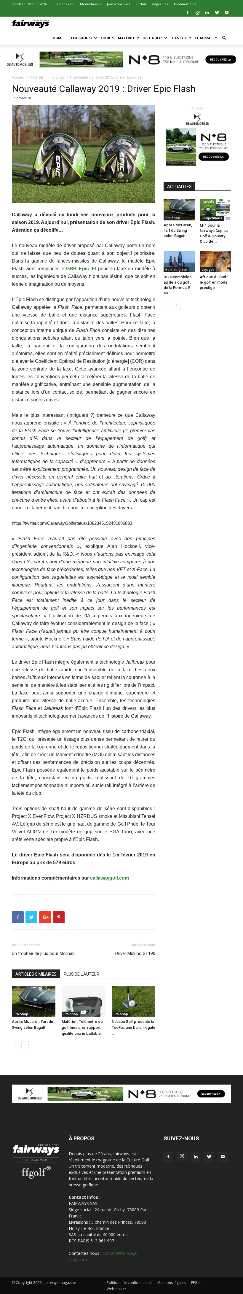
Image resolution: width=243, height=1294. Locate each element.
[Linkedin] (207, 12)
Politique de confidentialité (129, 1282)
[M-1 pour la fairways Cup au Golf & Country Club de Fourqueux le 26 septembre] (215, 209)
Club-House (81, 38)
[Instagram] (197, 12)
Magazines (159, 4)
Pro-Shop (56, 77)
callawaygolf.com (109, 877)
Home (58, 38)
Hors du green (176, 270)
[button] (224, 38)
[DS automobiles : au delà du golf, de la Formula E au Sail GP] (179, 261)
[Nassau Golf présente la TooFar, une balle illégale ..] (133, 1001)
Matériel (126, 38)
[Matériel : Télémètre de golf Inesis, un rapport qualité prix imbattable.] (83, 1001)
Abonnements (185, 4)
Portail (140, 4)
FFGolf (196, 1282)
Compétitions (212, 218)
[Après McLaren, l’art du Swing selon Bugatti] (33, 1001)
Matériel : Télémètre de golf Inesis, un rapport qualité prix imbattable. (82, 1027)
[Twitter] (216, 12)
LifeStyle (178, 38)
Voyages (208, 270)
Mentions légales (171, 1282)
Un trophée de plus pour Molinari (43, 953)
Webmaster (116, 1288)
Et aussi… (204, 38)
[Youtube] (226, 12)
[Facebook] (187, 12)
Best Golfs (153, 38)
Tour (105, 38)
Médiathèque (90, 4)
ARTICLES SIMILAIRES (36, 974)
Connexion (65, 4)
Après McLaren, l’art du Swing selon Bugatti (178, 230)
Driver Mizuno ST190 (135, 953)
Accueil (18, 77)
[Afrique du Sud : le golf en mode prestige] (215, 261)
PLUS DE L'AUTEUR (81, 974)
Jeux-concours (118, 4)
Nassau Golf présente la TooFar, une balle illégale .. (133, 1027)
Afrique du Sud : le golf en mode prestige (214, 282)
